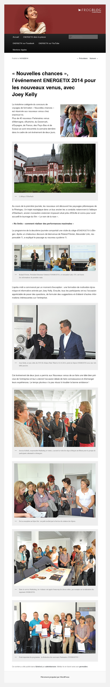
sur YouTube (49, 43)
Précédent (82, 58)
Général (38, 666)
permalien (83, 666)
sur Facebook (23, 43)
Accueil (16, 37)
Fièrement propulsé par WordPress (55, 677)
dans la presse (34, 37)
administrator (50, 666)
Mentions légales (20, 49)
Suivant (94, 58)
